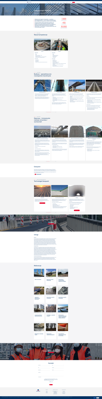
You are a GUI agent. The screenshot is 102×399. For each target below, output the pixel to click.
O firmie (47, 2)
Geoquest (56, 2)
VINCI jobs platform (50, 352)
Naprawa (53, 2)
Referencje (64, 2)
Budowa (50, 2)
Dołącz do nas (67, 2)
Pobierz (58, 2)
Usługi (61, 2)
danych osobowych (45, 379)
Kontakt (70, 2)
